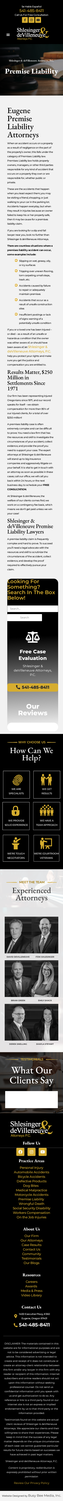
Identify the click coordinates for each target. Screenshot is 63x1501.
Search (24, 617)
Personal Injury (31, 1168)
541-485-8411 (31, 10)
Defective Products (31, 1181)
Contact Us (31, 1249)
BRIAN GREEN (18, 1000)
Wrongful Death (31, 1204)
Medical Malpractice (31, 1190)
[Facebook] (20, 1152)
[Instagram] (31, 20)
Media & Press (31, 1291)
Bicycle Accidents (31, 1177)
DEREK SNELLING (18, 1044)
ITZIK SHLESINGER (45, 957)
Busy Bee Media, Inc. (44, 1495)
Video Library (31, 1295)
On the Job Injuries (31, 1217)
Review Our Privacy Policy (31, 1483)
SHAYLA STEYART (45, 1044)
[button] (8, 34)
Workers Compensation (31, 1213)
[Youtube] (38, 20)
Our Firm (31, 1236)
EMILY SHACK (45, 1000)
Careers (31, 1282)
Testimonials (32, 1258)
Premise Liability (31, 1199)
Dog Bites (31, 1186)
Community (31, 1254)
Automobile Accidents (31, 1172)
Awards (31, 1286)
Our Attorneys (32, 1240)
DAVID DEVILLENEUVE (18, 957)
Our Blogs (31, 1263)
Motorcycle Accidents (31, 1195)
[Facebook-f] (25, 20)
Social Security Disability (31, 1208)
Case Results (31, 1245)
